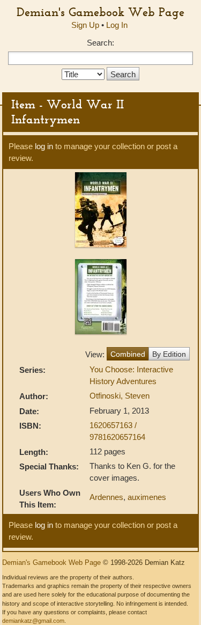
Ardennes (106, 497)
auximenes (147, 497)
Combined (127, 354)
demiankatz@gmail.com (33, 620)
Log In (117, 25)
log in (44, 146)
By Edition (169, 354)
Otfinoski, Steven (120, 395)
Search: (100, 42)
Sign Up (85, 25)
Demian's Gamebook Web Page (100, 11)
